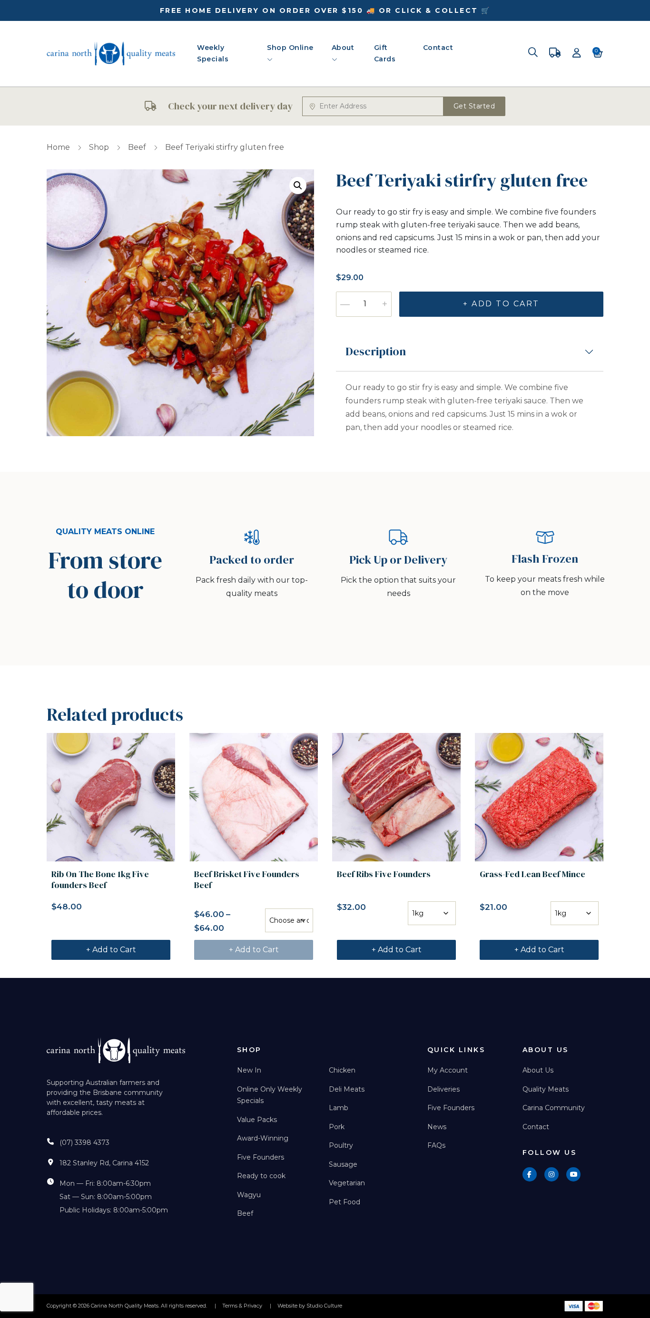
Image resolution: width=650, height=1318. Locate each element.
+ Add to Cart (501, 303)
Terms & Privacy (242, 1305)
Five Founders (260, 1157)
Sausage (343, 1164)
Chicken (342, 1070)
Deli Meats (346, 1089)
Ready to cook (261, 1176)
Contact (438, 47)
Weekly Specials (212, 53)
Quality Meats (545, 1089)
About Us (537, 1070)
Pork (337, 1127)
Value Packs (257, 1119)
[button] (297, 185)
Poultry (341, 1145)
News (436, 1127)
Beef (137, 147)
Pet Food (344, 1202)
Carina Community (553, 1107)
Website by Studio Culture (309, 1305)
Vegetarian (347, 1183)
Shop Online (290, 47)
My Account (447, 1070)
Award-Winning (262, 1138)
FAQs (436, 1145)
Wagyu (249, 1195)
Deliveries (443, 1089)
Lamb (338, 1107)
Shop (99, 147)
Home (58, 147)
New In (249, 1070)
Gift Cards (385, 53)
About (343, 47)
